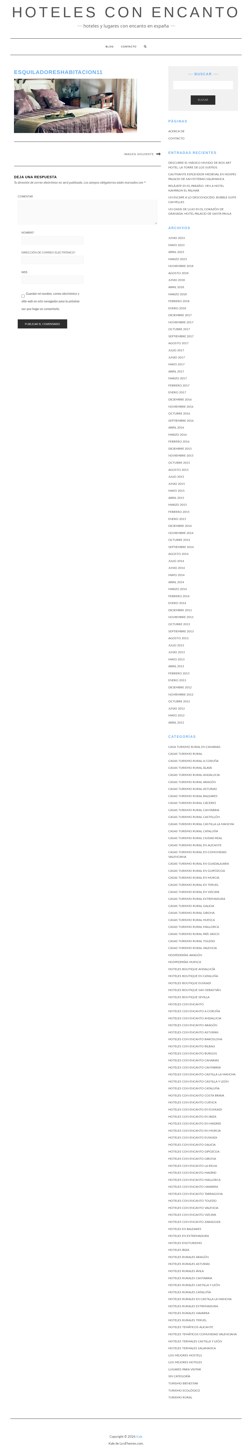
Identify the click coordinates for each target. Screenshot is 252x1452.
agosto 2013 (178, 638)
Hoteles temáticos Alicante (190, 1327)
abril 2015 (176, 497)
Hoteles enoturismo (185, 1243)
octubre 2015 (179, 462)
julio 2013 (176, 645)
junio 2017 (176, 357)
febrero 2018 (178, 301)
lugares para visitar (184, 1369)
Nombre (27, 232)
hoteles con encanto (126, 12)
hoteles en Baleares (184, 1229)
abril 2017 (176, 371)
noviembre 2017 (180, 322)
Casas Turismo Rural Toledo (191, 941)
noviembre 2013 (180, 617)
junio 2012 (176, 708)
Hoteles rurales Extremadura (193, 1306)
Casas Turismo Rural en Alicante (194, 845)
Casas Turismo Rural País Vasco (194, 934)
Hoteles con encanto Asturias (193, 1032)
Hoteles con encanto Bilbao (191, 1046)
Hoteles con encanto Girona (192, 1158)
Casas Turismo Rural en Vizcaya (193, 891)
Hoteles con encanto (186, 1004)
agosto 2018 (178, 273)
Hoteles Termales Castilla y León (195, 1341)
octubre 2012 (179, 701)
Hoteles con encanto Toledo (192, 1200)
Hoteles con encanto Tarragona (195, 1193)
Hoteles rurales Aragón (188, 1257)
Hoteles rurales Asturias (189, 1263)
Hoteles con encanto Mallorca (194, 1179)
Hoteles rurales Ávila (186, 1271)
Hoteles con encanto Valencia (193, 1207)
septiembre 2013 (181, 631)
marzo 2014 (177, 589)
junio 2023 (176, 238)
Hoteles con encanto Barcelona (195, 1039)
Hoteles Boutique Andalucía (191, 969)
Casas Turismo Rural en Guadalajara (198, 863)
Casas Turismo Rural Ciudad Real (195, 838)
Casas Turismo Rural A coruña (193, 760)
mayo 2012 (176, 715)
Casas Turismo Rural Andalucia (194, 774)
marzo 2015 (177, 504)
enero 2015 (177, 519)
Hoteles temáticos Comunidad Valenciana (202, 1334)
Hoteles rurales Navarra (188, 1313)
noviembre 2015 (180, 455)
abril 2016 (176, 427)
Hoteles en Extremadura (188, 1235)
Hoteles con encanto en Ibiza (192, 1116)
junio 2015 (176, 483)
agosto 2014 (178, 553)
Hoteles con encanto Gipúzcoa (194, 1151)
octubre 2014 (179, 539)
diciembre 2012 (180, 687)
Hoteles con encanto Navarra (193, 1186)
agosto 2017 (178, 343)
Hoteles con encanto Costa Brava (196, 1095)
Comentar (25, 196)
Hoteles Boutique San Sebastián (194, 990)
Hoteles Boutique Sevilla (188, 997)
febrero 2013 (178, 673)
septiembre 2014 (181, 547)
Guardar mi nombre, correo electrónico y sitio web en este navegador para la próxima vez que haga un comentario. (50, 301)
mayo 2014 (176, 575)
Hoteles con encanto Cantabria (194, 1067)
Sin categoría (179, 1376)
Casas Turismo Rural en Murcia (193, 877)
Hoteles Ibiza (178, 1249)
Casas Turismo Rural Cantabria (193, 810)
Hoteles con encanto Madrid (192, 1172)
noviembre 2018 (180, 266)
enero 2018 (177, 308)
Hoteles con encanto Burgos (192, 1053)
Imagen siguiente (139, 154)
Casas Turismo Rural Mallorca (193, 926)
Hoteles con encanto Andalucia (194, 1018)
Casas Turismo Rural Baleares (193, 796)
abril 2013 (176, 666)
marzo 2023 (177, 259)
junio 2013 (176, 652)
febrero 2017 (178, 385)
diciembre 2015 (180, 448)
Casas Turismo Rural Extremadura (196, 898)
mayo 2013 (176, 659)
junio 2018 (176, 280)
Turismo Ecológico (184, 1390)
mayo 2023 (176, 245)
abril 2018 (176, 287)
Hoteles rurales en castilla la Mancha (200, 1299)
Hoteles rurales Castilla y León (194, 1285)
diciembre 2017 (180, 315)
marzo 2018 (177, 294)
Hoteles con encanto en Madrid (194, 1123)
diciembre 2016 (180, 399)
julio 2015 (176, 476)
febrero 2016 (178, 441)
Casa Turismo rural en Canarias (194, 746)
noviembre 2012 (180, 694)
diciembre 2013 (180, 610)
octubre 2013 (179, 624)
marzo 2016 (177, 434)
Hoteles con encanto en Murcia (194, 1130)
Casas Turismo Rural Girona (191, 912)
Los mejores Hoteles (185, 1362)
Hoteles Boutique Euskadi (189, 983)
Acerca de (176, 131)
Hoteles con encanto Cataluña (194, 1088)
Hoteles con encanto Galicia (192, 1144)
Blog (110, 46)
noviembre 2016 (180, 406)
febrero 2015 (178, 511)
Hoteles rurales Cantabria (190, 1278)
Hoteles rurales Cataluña (189, 1292)
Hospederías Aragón (185, 955)
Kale (139, 1436)
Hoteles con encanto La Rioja (192, 1165)
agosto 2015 (178, 469)
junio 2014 (176, 567)
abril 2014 (176, 582)
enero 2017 (177, 392)
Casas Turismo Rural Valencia (192, 948)
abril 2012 (176, 722)
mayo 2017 (176, 364)
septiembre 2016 (181, 420)
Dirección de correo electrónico (48, 252)
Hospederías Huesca (184, 962)
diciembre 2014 (180, 525)
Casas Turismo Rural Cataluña (193, 831)
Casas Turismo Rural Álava (190, 767)
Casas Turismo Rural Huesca (191, 920)
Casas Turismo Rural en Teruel (193, 884)
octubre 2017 (179, 329)
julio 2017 (176, 350)
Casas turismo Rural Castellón (194, 816)
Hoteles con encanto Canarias (193, 1060)
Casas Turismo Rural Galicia (191, 905)
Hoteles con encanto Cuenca (192, 1102)
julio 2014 (176, 561)
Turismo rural (180, 1397)
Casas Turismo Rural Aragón (192, 782)
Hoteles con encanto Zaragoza (194, 1221)
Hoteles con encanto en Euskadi (195, 1109)
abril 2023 (176, 252)
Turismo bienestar (183, 1383)
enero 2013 (177, 680)
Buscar (203, 100)
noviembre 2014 (180, 533)
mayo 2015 (176, 490)
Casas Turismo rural (185, 753)
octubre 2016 (179, 413)
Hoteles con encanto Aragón (192, 1025)
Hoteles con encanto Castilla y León (198, 1081)
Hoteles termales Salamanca (192, 1348)
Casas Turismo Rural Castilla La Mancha (201, 824)
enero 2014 (177, 603)
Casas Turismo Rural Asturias (192, 788)
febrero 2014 (178, 596)
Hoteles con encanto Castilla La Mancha (202, 1074)
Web (24, 272)
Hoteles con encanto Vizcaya (192, 1214)
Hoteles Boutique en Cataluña (193, 976)
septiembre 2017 (181, 336)
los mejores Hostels (185, 1355)
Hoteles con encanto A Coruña (194, 1011)
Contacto (129, 46)
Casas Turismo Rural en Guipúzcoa (196, 870)
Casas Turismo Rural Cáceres (192, 802)
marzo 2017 (177, 378)
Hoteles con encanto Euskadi (192, 1137)
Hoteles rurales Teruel (187, 1320)
